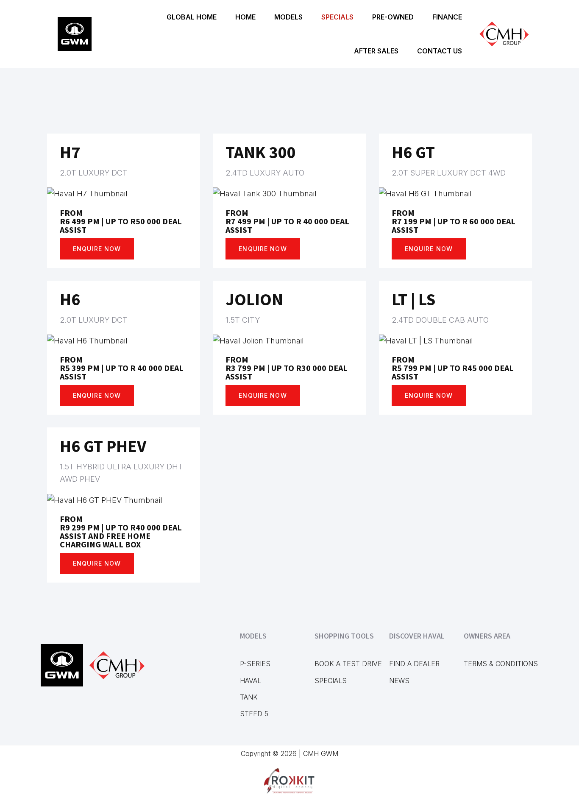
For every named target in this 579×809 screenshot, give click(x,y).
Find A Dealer (414, 663)
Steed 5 (254, 713)
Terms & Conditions (501, 663)
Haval (250, 680)
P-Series (255, 663)
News (399, 680)
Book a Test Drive (348, 663)
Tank (249, 697)
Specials (331, 680)
